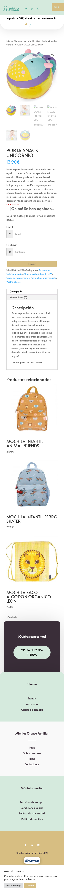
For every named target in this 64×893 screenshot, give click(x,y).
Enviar (32, 264)
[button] (52, 54)
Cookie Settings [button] (13, 885)
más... (58, 7)
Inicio (9, 40)
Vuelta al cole (13, 281)
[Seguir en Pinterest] (32, 8)
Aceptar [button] (30, 885)
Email (9, 227)
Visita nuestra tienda (32, 652)
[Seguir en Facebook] (26, 8)
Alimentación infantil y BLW (27, 40)
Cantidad (11, 245)
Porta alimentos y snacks (43, 277)
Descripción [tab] (16, 291)
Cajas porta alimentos (18, 277)
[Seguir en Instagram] (38, 8)
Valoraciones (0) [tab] (18, 297)
